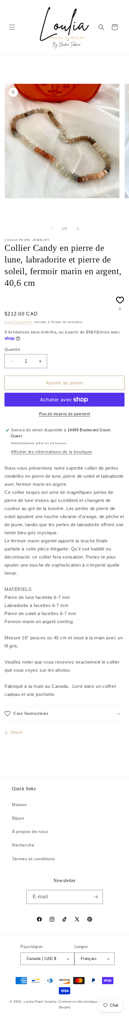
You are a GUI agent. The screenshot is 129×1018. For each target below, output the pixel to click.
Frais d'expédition (18, 322)
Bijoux (18, 818)
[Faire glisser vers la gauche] (51, 228)
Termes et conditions (33, 858)
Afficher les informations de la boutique (51, 451)
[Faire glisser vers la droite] (77, 228)
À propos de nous (30, 831)
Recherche (23, 845)
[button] (12, 27)
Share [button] (16, 732)
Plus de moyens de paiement (64, 414)
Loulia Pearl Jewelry (40, 1001)
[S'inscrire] (96, 897)
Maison (19, 804)
